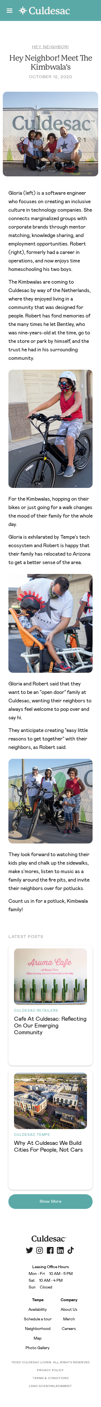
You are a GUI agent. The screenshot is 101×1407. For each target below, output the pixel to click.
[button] (9, 10)
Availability (37, 1310)
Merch (69, 1319)
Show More (51, 1201)
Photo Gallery (38, 1348)
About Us (69, 1310)
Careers (69, 1329)
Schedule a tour (38, 1319)
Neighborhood (37, 1329)
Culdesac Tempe (32, 1134)
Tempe (37, 1300)
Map (38, 1338)
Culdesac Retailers (36, 1010)
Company (69, 1300)
